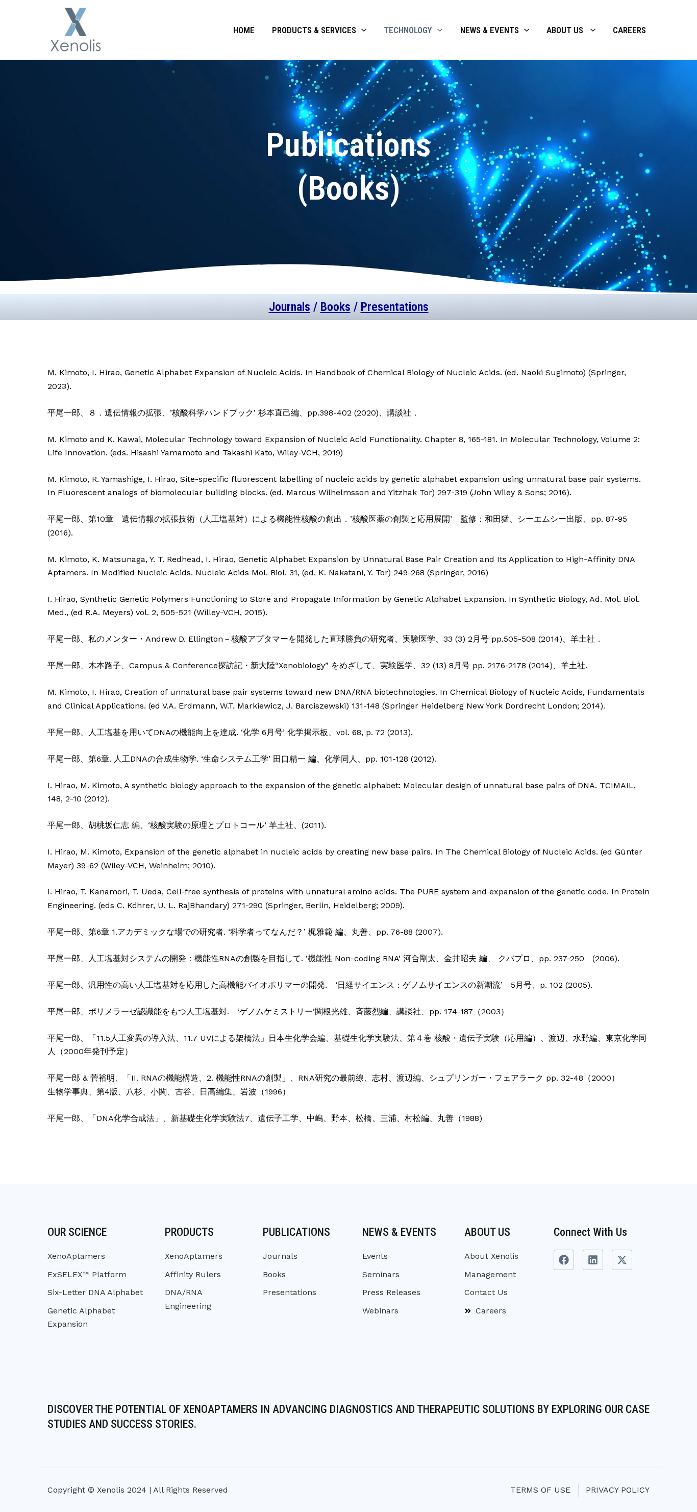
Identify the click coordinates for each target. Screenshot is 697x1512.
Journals (289, 307)
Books (335, 307)
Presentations (395, 307)
